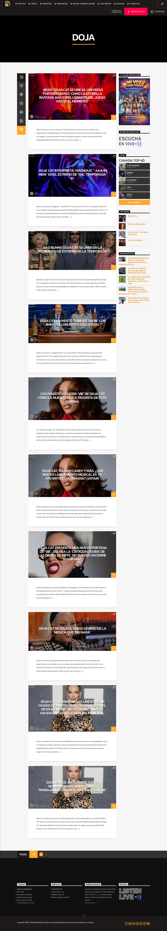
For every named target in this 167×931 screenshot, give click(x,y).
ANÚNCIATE (135, 3)
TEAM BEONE (105, 3)
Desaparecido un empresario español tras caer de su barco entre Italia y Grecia (133, 290)
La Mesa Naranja (135, 240)
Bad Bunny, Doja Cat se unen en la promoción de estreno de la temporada (72, 249)
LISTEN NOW (159, 11)
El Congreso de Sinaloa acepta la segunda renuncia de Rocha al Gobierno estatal (134, 261)
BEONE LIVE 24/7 (138, 11)
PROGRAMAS (62, 3)
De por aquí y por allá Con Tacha (138, 233)
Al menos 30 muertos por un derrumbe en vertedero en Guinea (137, 270)
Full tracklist (134, 202)
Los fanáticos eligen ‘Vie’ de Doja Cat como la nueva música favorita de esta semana (72, 397)
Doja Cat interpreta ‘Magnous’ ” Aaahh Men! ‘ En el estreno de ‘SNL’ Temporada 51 (73, 174)
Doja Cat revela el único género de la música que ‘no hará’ (72, 630)
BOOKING (120, 3)
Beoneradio (30, 903)
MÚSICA (34, 3)
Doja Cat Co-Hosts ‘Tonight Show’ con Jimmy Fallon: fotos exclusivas (73, 322)
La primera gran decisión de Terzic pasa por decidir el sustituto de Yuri (139, 280)
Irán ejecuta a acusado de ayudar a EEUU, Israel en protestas (139, 300)
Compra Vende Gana (137, 224)
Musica (31, 75)
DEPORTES (47, 3)
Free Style (132, 216)
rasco (36, 116)
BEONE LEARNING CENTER (84, 3)
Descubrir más (90, 903)
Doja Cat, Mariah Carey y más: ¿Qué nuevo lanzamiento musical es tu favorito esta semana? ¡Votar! (72, 474)
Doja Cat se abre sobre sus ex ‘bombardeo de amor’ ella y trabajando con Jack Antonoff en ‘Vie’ (72, 786)
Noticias (22, 3)
